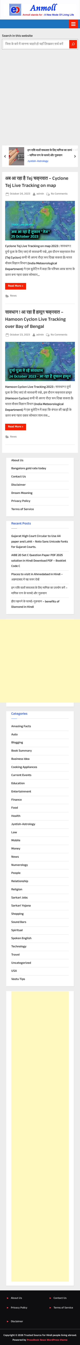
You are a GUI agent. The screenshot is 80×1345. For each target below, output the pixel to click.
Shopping (17, 914)
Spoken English (21, 938)
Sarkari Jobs (19, 897)
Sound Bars (18, 922)
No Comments (59, 194)
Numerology (19, 865)
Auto (14, 734)
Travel (15, 954)
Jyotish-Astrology (37, 161)
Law (14, 832)
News (13, 296)
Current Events (21, 775)
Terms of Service (22, 509)
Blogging (17, 742)
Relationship (19, 881)
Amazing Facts (21, 726)
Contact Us (18, 476)
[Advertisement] (40, 92)
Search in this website (17, 36)
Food (14, 808)
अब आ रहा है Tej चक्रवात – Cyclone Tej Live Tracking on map (36, 182)
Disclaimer (18, 485)
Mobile (15, 840)
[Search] (73, 44)
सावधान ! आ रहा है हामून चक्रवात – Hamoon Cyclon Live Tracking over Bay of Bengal (35, 319)
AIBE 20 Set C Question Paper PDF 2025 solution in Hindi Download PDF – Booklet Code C (38, 561)
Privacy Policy (20, 501)
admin (40, 194)
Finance (16, 800)
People (16, 873)
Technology (18, 946)
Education (18, 783)
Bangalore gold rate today (28, 468)
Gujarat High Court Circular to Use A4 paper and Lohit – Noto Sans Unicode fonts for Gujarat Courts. (39, 541)
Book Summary (21, 751)
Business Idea (20, 759)
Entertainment (21, 791)
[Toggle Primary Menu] (73, 23)
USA (14, 971)
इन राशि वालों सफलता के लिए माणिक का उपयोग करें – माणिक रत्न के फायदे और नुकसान (52, 153)
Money (15, 848)
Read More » (17, 287)
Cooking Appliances (24, 767)
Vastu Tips (18, 979)
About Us (17, 460)
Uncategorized (21, 963)
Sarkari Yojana (21, 905)
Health (15, 816)
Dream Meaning (21, 493)
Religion (16, 889)
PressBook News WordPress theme (47, 1340)
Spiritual (17, 930)
